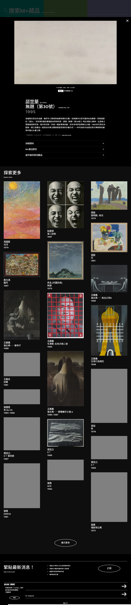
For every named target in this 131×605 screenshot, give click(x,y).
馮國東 (7, 242)
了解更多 (8, 592)
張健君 (7, 407)
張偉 (6, 511)
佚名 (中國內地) (54, 283)
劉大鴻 (7, 280)
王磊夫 (7, 379)
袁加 (93, 426)
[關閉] (127, 21)
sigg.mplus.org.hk (66, 135)
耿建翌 (50, 231)
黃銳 (93, 212)
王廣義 (7, 342)
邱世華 (32, 101)
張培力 (7, 453)
